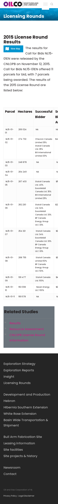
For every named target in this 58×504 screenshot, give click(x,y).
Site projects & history (20, 456)
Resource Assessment (26, 329)
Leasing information (19, 443)
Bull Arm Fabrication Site (23, 437)
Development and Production (27, 394)
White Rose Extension (20, 413)
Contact (10, 474)
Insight (9, 376)
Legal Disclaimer (26, 495)
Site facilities (13, 449)
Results (15, 323)
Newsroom (12, 467)
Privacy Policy (10, 495)
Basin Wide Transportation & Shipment (26, 422)
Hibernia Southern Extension (26, 407)
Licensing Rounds (17, 383)
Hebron (9, 401)
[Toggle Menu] (45, 4)
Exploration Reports (19, 370)
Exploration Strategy (19, 364)
